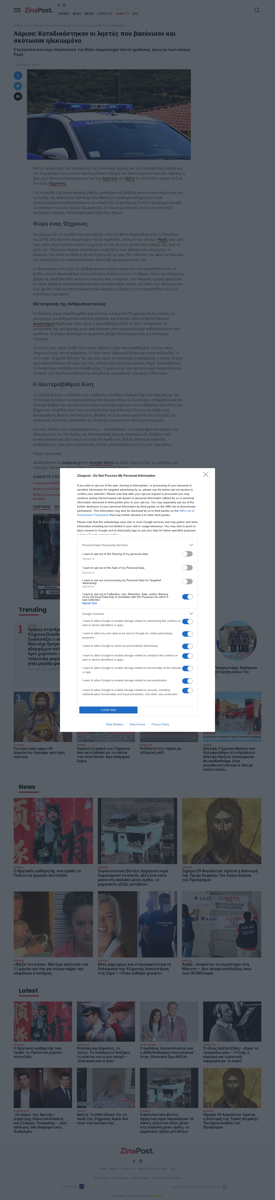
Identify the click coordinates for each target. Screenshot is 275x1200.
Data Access (137, 724)
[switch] (187, 554)
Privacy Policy (160, 724)
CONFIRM (108, 710)
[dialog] (137, 600)
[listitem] (137, 545)
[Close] (207, 476)
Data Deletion (114, 724)
